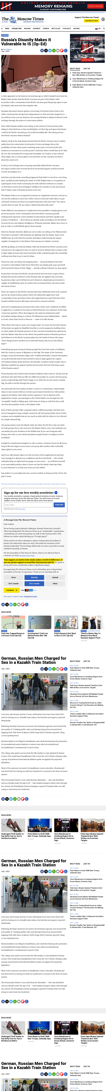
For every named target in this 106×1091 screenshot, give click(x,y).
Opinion (46, 28)
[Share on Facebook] (42, 50)
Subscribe (59, 505)
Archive (76, 28)
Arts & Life (55, 28)
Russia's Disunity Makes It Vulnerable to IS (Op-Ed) (26, 41)
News (7, 28)
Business (36, 28)
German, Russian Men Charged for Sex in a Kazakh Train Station (33, 660)
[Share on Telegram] (50, 50)
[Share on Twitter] (46, 50)
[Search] (104, 28)
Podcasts (67, 28)
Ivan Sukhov (7, 49)
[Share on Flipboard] (62, 50)
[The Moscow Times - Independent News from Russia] (22, 19)
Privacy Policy (21, 509)
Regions (27, 28)
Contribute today (91, 21)
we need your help (26, 555)
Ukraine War (17, 28)
